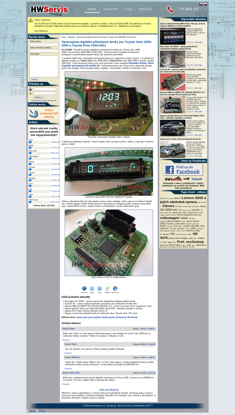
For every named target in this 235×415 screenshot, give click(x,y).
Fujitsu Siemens (181, 234)
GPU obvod (164, 231)
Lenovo (187, 228)
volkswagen (169, 218)
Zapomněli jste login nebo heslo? (43, 101)
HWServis (164, 228)
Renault (32, 167)
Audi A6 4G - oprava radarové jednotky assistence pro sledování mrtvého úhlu (183, 70)
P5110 (178, 231)
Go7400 (185, 247)
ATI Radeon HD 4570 (175, 247)
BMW (180, 226)
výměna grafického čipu (186, 215)
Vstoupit (197, 179)
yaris (85, 317)
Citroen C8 (192, 213)
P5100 (163, 226)
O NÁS (129, 9)
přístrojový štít (123, 317)
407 (170, 213)
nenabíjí (169, 226)
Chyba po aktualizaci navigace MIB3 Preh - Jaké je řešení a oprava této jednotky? (195, 32)
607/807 (162, 198)
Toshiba (173, 215)
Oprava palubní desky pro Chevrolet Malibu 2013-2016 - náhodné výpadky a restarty (182, 117)
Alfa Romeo (33, 200)
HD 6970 (191, 247)
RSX (189, 245)
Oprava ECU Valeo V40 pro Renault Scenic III (180, 139)
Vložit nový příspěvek (109, 390)
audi (193, 245)
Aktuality (71, 37)
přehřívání (164, 245)
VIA (172, 234)
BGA (180, 206)
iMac (193, 218)
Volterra (183, 224)
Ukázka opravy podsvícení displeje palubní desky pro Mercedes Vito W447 (194, 54)
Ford (199, 215)
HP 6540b (172, 228)
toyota (79, 317)
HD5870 (173, 231)
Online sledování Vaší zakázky (49, 113)
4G (190, 218)
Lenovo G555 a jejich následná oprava (183, 200)
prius (90, 317)
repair (183, 221)
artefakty (163, 221)
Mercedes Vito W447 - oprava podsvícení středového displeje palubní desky (178, 47)
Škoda (31, 162)
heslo (184, 218)
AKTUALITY (110, 9)
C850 (174, 242)
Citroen (167, 206)
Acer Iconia (169, 198)
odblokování (177, 213)
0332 (202, 226)
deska (203, 206)
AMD (184, 213)
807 (161, 234)
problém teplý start (193, 224)
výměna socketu (192, 231)
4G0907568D (174, 245)
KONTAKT (145, 9)
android (166, 234)
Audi (30, 140)
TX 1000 (163, 242)
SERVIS (92, 9)
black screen (186, 210)
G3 (176, 206)
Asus (189, 234)
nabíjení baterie (173, 221)
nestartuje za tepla (172, 224)
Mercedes (33, 151)
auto (190, 238)
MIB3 (175, 210)
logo (169, 242)
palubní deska (101, 317)
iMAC (193, 228)
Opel (31, 194)
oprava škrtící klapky (178, 238)
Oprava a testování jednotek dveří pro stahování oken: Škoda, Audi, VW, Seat (101, 313)
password (199, 228)
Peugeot (32, 178)
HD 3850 (196, 210)
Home (64, 37)
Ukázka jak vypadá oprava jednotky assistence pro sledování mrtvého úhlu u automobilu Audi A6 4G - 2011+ (196, 78)
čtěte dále (198, 42)
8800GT (177, 198)
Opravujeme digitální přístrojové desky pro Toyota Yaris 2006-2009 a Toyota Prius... (107, 37)
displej (166, 213)
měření (200, 238)
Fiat (30, 189)
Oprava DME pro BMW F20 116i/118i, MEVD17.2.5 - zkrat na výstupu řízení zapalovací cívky (183, 93)
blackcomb (163, 247)
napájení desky (165, 215)
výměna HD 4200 (190, 226)
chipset (183, 245)
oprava (112, 317)
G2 (180, 210)
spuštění (200, 213)
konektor (180, 228)
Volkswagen (33, 156)
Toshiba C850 (186, 206)
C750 (183, 231)
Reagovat (66, 340)
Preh (180, 242)
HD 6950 (166, 209)
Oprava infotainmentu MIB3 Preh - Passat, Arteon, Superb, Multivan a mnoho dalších (182, 25)
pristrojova (195, 206)
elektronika (200, 245)
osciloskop (194, 242)
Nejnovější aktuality (193, 19)
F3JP (175, 226)
